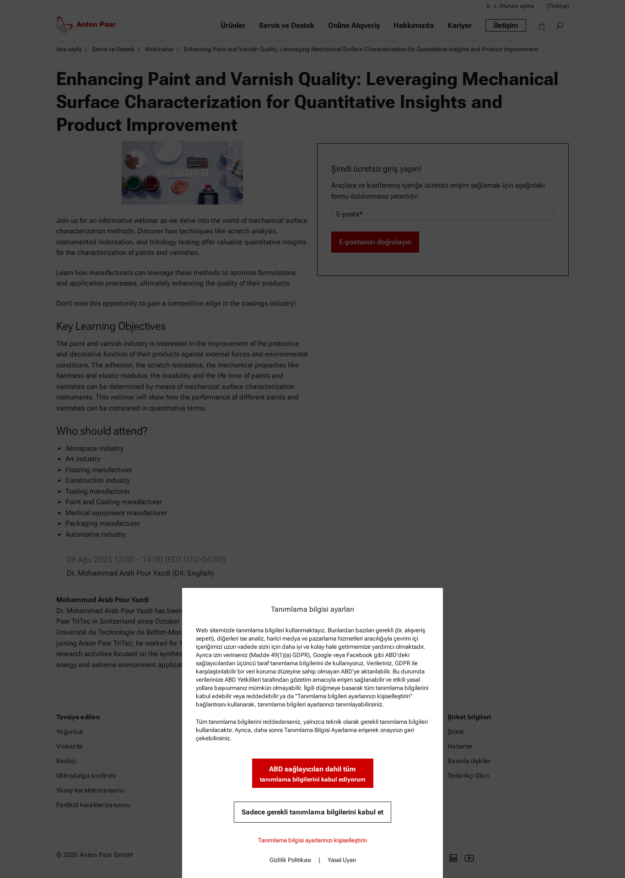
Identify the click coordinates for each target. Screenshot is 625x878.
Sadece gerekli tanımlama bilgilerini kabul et (312, 812)
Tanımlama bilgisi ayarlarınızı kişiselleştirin (312, 840)
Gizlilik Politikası (290, 859)
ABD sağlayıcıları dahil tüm (313, 774)
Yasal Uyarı (342, 859)
